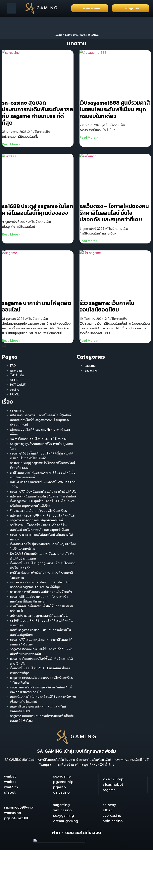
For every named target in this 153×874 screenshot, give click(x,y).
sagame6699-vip (18, 807)
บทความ (16, 370)
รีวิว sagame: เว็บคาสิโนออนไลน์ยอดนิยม (106, 306)
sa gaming (17, 410)
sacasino (90, 370)
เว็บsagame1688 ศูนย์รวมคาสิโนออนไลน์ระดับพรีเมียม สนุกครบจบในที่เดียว (114, 109)
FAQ (13, 366)
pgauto (59, 787)
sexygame (62, 776)
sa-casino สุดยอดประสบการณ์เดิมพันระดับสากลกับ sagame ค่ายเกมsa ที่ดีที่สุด (37, 112)
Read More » (11, 144)
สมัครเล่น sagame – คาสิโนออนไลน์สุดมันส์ (40, 415)
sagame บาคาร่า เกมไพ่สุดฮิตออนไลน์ (37, 306)
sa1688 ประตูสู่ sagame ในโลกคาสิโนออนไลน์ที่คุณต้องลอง (37, 209)
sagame (90, 366)
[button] (11, 8)
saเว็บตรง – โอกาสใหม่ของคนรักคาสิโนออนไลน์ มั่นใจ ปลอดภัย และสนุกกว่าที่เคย (114, 213)
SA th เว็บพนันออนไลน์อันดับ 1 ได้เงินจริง (38, 439)
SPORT (15, 380)
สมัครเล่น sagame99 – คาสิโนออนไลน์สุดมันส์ (42, 515)
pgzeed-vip (63, 781)
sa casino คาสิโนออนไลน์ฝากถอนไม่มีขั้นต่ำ (41, 592)
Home (59, 34)
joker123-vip (113, 779)
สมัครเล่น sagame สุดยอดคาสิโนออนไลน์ (39, 616)
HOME (14, 394)
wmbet (10, 776)
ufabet (10, 792)
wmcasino (12, 813)
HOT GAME (18, 385)
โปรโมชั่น (17, 375)
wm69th (11, 787)
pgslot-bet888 (16, 818)
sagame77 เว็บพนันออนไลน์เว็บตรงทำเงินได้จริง (43, 491)
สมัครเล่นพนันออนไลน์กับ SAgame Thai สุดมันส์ (43, 496)
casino (14, 389)
